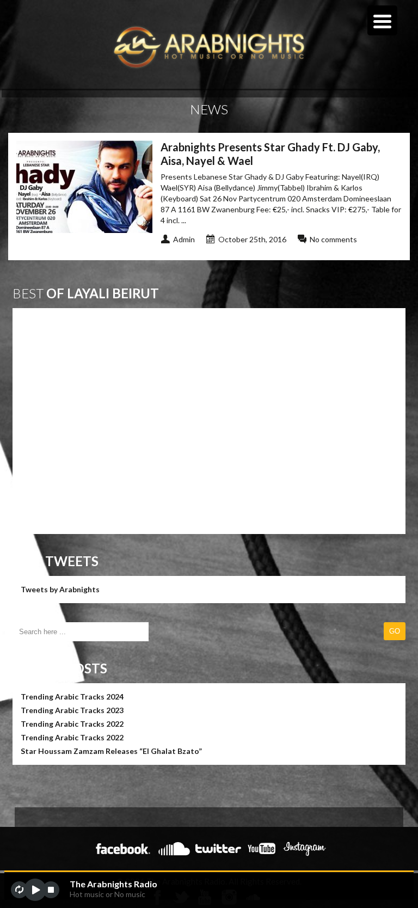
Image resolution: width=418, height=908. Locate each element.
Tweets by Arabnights (60, 589)
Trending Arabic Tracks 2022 (72, 723)
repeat (19, 889)
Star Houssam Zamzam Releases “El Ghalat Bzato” (111, 751)
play (35, 890)
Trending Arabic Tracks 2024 (72, 696)
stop (50, 889)
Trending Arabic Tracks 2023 (72, 710)
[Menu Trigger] (382, 20)
